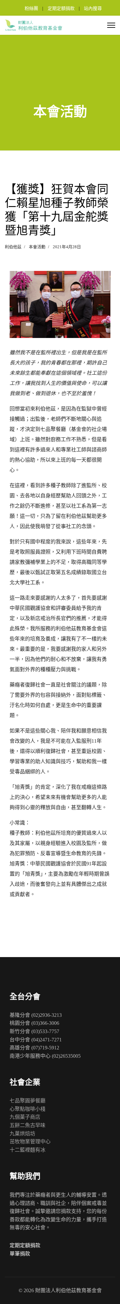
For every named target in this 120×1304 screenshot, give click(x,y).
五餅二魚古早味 (27, 1125)
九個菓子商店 (25, 1117)
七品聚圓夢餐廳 (27, 1100)
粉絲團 (31, 8)
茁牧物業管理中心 (30, 1141)
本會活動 (37, 246)
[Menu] (111, 25)
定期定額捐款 (61, 8)
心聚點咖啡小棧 (27, 1109)
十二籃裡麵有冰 (27, 1150)
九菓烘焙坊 (22, 1133)
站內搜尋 (93, 8)
